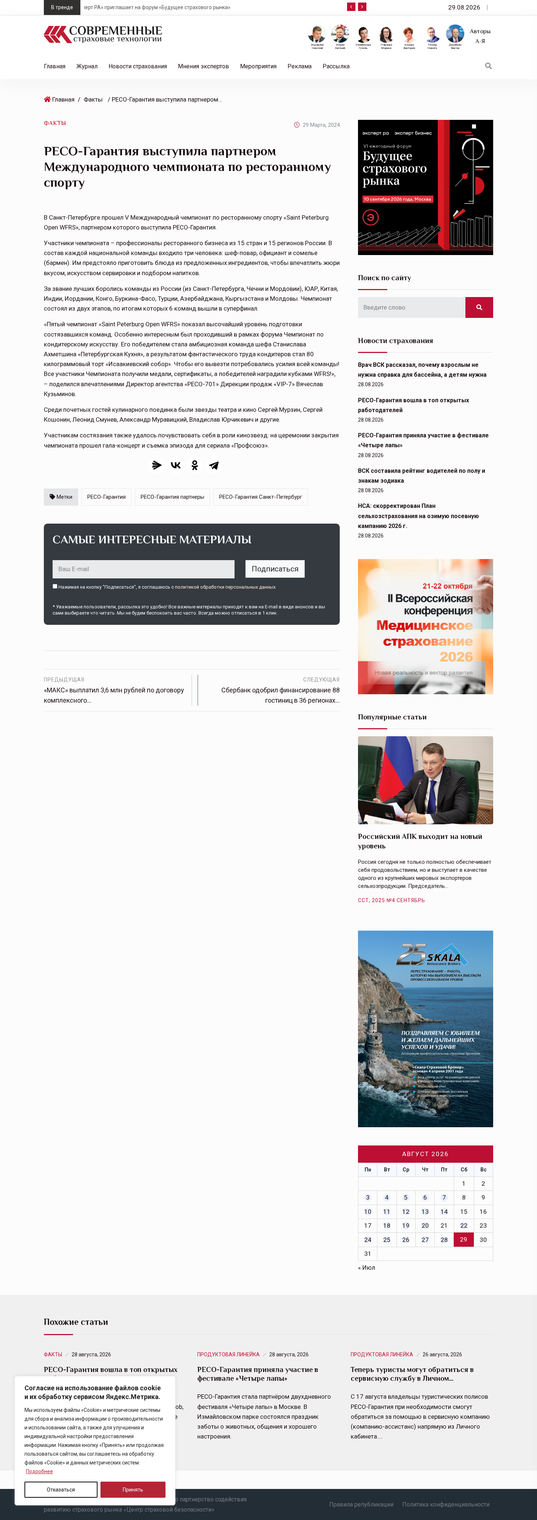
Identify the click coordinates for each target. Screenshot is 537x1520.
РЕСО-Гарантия (106, 497)
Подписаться (275, 569)
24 (368, 1239)
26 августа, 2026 (442, 1354)
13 (425, 1211)
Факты (93, 99)
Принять (133, 1490)
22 (464, 1225)
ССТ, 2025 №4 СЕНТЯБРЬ (391, 900)
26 (406, 1239)
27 (425, 1239)
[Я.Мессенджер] (156, 465)
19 (406, 1225)
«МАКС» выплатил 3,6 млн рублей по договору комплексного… (114, 690)
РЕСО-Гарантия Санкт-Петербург (260, 497)
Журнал (87, 66)
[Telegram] (213, 465)
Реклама (299, 66)
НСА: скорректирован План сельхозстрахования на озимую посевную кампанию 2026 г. (418, 515)
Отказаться (61, 1490)
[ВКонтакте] (175, 465)
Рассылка (336, 66)
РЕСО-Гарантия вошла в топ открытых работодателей (111, 1373)
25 (387, 1239)
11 (387, 1211)
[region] (95, 1440)
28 (444, 1239)
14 (444, 1211)
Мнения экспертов (203, 66)
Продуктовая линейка (228, 1354)
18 (387, 1225)
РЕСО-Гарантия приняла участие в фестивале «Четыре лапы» (257, 1373)
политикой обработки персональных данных (225, 587)
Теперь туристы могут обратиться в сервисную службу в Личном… (412, 1373)
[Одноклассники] (194, 465)
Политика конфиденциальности (446, 1504)
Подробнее (39, 1471)
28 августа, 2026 (91, 1354)
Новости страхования (137, 66)
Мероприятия (258, 66)
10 (368, 1211)
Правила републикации (361, 1504)
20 (425, 1225)
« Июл (366, 1267)
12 (406, 1211)
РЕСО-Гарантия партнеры (172, 497)
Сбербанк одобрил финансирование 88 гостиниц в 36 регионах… (280, 690)
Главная (54, 66)
